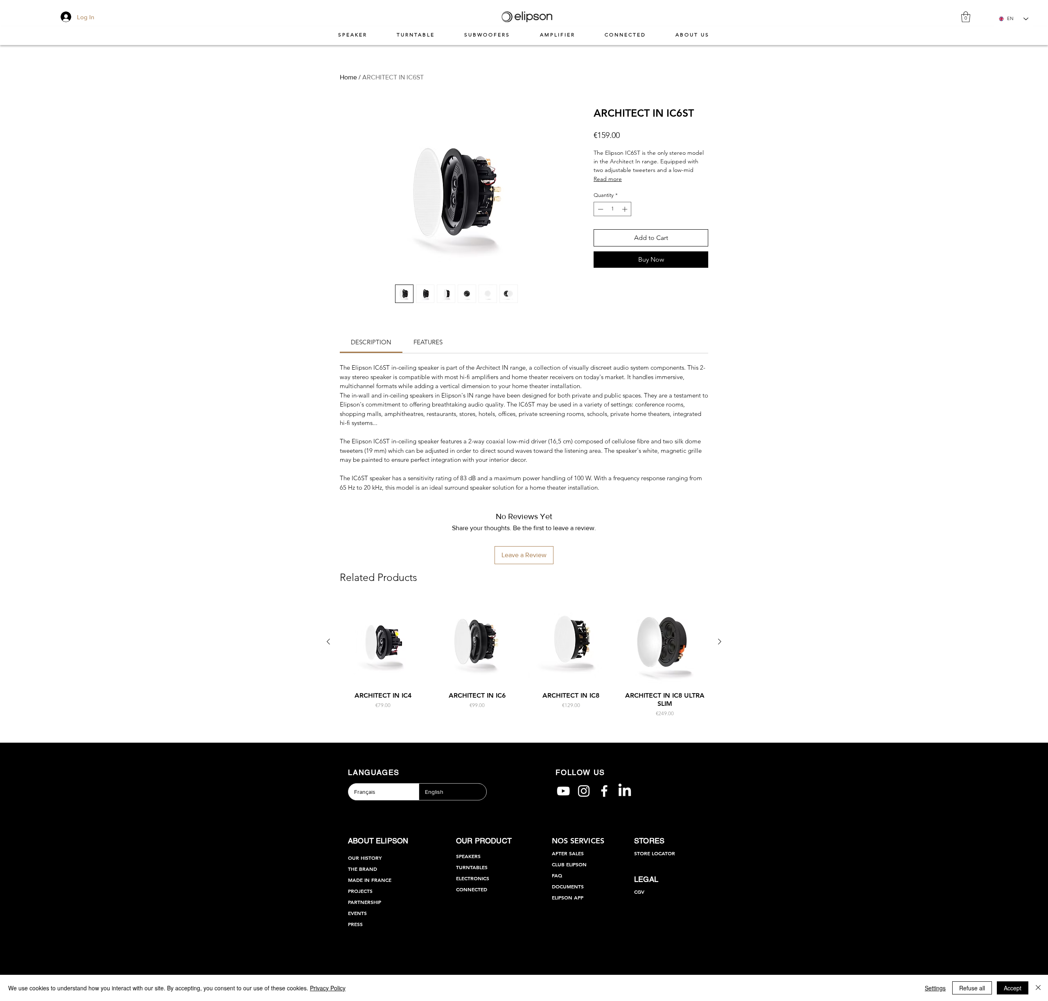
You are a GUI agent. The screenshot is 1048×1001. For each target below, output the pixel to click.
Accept (1012, 988)
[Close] (1038, 987)
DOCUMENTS (568, 886)
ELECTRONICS (472, 878)
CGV (639, 891)
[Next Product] (720, 641)
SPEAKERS (468, 856)
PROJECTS (360, 891)
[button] (965, 16)
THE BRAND (362, 868)
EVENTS (357, 913)
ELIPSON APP (567, 897)
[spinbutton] (613, 209)
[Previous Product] (328, 641)
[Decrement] (600, 209)
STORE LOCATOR (654, 853)
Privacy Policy (328, 988)
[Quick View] (383, 642)
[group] (524, 658)
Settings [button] (935, 988)
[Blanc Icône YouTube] (563, 791)
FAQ (557, 875)
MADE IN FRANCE (369, 880)
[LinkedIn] (624, 791)
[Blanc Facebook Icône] (604, 791)
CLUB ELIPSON (569, 864)
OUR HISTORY (365, 857)
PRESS (355, 924)
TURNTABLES (472, 867)
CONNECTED (471, 889)
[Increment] (625, 209)
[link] (371, 342)
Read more (608, 179)
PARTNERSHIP (364, 902)
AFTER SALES (568, 853)
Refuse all (972, 988)
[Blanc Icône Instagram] (584, 791)
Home (348, 77)
